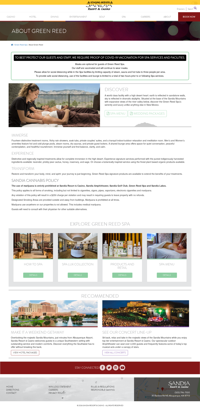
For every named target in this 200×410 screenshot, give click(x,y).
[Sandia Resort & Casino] (12, 44)
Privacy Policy (57, 393)
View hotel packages (25, 352)
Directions (12, 389)
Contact (11, 393)
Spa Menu (117, 113)
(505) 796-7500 (182, 392)
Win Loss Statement (60, 386)
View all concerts (115, 352)
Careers (53, 389)
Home (9, 386)
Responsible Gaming (103, 389)
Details (33, 275)
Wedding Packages (149, 113)
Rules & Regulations (103, 386)
